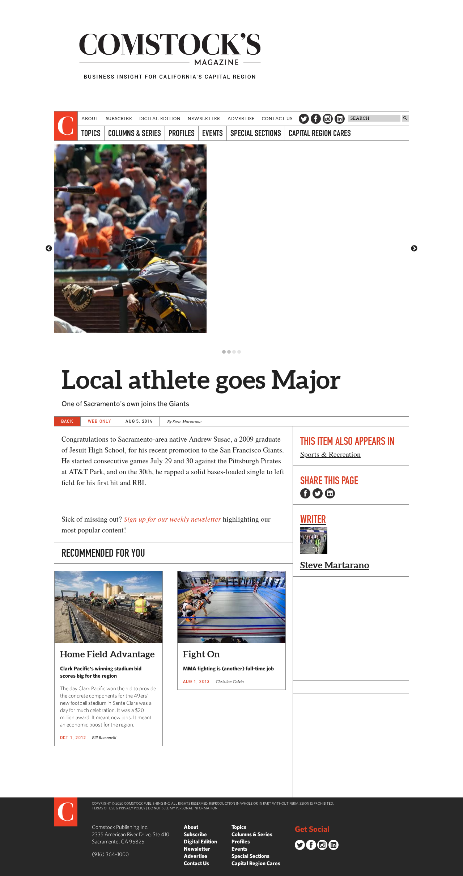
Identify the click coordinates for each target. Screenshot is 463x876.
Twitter (304, 118)
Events (212, 133)
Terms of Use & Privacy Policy (118, 808)
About (90, 118)
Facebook (316, 118)
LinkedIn (340, 118)
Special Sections (255, 133)
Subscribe (119, 118)
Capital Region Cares (320, 133)
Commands (5, 870)
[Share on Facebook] (305, 493)
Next (414, 248)
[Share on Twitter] (318, 493)
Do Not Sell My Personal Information (182, 808)
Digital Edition (160, 118)
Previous (48, 248)
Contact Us (277, 118)
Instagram (328, 118)
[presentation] (66, 125)
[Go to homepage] (170, 55)
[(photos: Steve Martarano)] (231, 245)
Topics (91, 133)
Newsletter (204, 118)
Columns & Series (134, 133)
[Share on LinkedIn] (330, 493)
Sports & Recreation (330, 454)
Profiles (182, 133)
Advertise (241, 118)
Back (67, 421)
